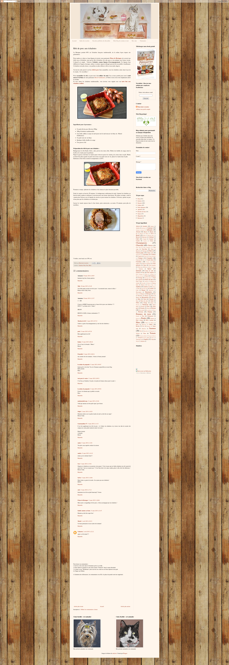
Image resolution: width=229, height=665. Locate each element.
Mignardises (141, 216)
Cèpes (144, 265)
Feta (143, 272)
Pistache (142, 308)
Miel (154, 294)
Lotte (137, 290)
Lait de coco (144, 288)
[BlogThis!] (94, 263)
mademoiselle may (82, 401)
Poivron (140, 312)
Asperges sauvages (140, 230)
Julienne (154, 286)
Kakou (79, 342)
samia (79, 443)
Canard (144, 239)
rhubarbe (143, 341)
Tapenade (152, 331)
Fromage (140, 278)
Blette (152, 233)
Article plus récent (78, 606)
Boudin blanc (151, 235)
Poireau (153, 308)
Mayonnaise (148, 292)
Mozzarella (145, 297)
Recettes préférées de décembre (101, 41)
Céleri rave (140, 267)
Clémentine (138, 254)
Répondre (80, 280)
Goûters (140, 205)
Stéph (79, 411)
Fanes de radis (149, 271)
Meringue (148, 294)
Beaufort (141, 233)
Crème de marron (146, 263)
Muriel (79, 521)
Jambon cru (147, 286)
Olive (137, 303)
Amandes (144, 226)
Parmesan (145, 304)
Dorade (154, 267)
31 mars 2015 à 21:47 (96, 510)
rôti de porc (95, 70)
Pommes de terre (143, 314)
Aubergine (149, 230)
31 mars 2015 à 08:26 (87, 342)
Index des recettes (84, 41)
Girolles (146, 281)
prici (79, 331)
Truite (152, 337)
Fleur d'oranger (139, 274)
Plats (84, 265)
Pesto (148, 306)
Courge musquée (152, 256)
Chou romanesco (147, 247)
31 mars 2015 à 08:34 (88, 354)
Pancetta (137, 304)
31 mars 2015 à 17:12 (86, 490)
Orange (145, 303)
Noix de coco (144, 301)
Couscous (138, 260)
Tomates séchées (143, 336)
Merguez (142, 294)
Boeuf (138, 235)
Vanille (146, 339)
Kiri (138, 288)
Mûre (139, 299)
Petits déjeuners (141, 207)
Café (137, 239)
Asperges (150, 228)
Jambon (138, 287)
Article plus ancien (125, 606)
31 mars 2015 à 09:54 (95, 389)
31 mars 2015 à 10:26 (93, 401)
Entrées (139, 201)
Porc (87, 265)
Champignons (141, 242)
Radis (137, 324)
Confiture (153, 254)
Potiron (137, 318)
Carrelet (145, 240)
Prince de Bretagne (115, 58)
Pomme (150, 312)
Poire (148, 308)
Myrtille (154, 297)
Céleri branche (152, 265)
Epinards (138, 271)
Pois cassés (141, 310)
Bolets (144, 235)
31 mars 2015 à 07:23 (91, 321)
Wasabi (137, 341)
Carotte (138, 241)
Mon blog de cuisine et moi (121, 41)
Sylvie (79, 478)
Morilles (147, 295)
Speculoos (146, 331)
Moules (137, 297)
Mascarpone (139, 292)
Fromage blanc (148, 277)
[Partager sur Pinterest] (100, 263)
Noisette (151, 299)
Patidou (142, 306)
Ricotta (138, 326)
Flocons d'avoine (139, 276)
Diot (150, 267)
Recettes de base (142, 211)
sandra (79, 453)
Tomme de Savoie (152, 336)
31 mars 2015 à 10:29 (86, 411)
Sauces (139, 214)
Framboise (153, 276)
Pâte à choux (139, 320)
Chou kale (138, 247)
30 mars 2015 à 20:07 (88, 276)
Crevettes (139, 262)
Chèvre (151, 251)
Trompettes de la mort (143, 337)
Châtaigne (144, 251)
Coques (145, 256)
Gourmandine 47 (82, 424)
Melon (137, 293)
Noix (137, 301)
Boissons (140, 218)
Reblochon (144, 324)
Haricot (143, 285)
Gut (79, 464)
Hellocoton (149, 373)
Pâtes (138, 322)
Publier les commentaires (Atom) (89, 609)
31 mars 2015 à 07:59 (86, 331)
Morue (152, 295)
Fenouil (138, 272)
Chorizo (150, 245)
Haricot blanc (151, 285)
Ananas (152, 226)
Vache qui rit (139, 339)
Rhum (150, 324)
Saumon (152, 328)
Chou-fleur (144, 249)
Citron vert (150, 253)
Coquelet (140, 256)
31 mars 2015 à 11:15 (92, 424)
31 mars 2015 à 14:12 (87, 453)
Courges (140, 258)
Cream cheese (150, 260)
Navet (144, 299)
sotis (79, 490)
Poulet (143, 318)
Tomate (153, 333)
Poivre (154, 310)
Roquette (148, 326)
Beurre (147, 233)
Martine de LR (82, 321)
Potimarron (150, 316)
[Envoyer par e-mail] (93, 263)
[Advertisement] (102, 244)
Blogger (125, 653)
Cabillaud (151, 237)
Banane (152, 232)
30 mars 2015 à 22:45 (86, 286)
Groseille (143, 283)
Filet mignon (150, 272)
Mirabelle (140, 295)
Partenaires (143, 41)
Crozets (147, 261)
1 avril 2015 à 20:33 (87, 521)
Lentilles (151, 288)
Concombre (145, 254)
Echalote (81, 265)
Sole (141, 331)
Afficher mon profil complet (143, 109)
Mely (79, 286)
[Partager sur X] (96, 263)
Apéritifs (140, 209)
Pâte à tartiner (150, 320)
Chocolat (139, 245)
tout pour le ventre (83, 378)
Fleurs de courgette (149, 274)
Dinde (146, 267)
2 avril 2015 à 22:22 (88, 531)
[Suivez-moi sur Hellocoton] (143, 371)
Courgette (149, 258)
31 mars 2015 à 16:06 (86, 477)
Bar (136, 233)
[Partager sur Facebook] (98, 263)
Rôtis (90, 265)
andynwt (114, 653)
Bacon (145, 232)
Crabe (143, 260)
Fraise (146, 276)
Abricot (138, 226)
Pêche (146, 322)
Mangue (143, 290)
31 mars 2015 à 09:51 (93, 378)
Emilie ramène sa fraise (84, 511)
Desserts (140, 203)
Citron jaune (139, 253)
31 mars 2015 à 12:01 (86, 443)
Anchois (138, 228)
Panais (152, 303)
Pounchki (80, 354)
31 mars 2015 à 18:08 (93, 500)
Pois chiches (148, 310)
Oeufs (152, 301)
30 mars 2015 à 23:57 (88, 298)
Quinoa (152, 322)
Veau (152, 339)
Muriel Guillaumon (99, 77)
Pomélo (137, 316)
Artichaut (143, 228)
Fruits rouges (139, 281)
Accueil (74, 41)
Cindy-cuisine (142, 373)
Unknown (80, 531)
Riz (143, 326)
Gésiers (148, 283)
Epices (149, 269)
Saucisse (144, 328)
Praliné (152, 318)
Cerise (151, 241)
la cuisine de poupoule (84, 364)
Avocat (138, 232)
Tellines (138, 333)
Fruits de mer (149, 279)
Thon (144, 333)
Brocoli (138, 237)
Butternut (144, 237)
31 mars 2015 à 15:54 (85, 464)
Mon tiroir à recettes (143, 107)
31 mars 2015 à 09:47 (95, 364)
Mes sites (134, 41)
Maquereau (151, 290)
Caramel (151, 239)
